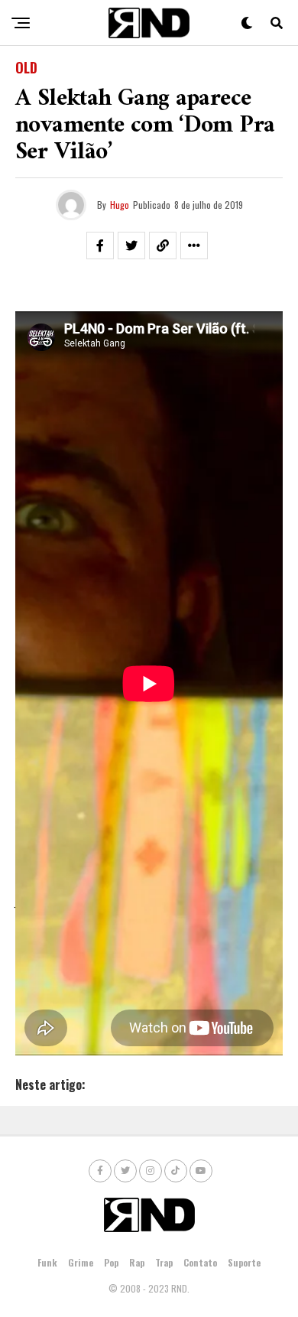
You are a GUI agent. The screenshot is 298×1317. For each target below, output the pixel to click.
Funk (47, 1262)
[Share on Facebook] (100, 245)
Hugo (119, 204)
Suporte (244, 1262)
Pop (111, 1262)
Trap (164, 1262)
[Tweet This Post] (131, 245)
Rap (136, 1262)
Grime (80, 1262)
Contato (200, 1262)
